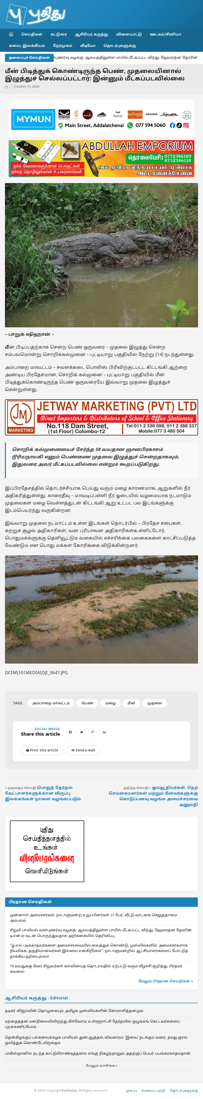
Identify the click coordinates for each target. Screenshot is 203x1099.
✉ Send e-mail (83, 750)
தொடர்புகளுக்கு (119, 46)
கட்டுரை (59, 34)
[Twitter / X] (81, 732)
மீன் (131, 703)
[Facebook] (70, 732)
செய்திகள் (32, 34)
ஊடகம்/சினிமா (165, 34)
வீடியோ (88, 46)
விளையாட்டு (129, 34)
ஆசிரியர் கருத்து (91, 34)
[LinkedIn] (104, 732)
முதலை (154, 703)
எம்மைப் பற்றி (153, 1091)
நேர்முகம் (62, 46)
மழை (110, 703)
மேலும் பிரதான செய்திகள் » (165, 981)
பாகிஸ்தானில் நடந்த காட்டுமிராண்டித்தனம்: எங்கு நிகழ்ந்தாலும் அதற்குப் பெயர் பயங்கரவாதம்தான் (98, 1053)
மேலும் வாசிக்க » (102, 1066)
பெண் (87, 703)
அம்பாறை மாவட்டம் (51, 703)
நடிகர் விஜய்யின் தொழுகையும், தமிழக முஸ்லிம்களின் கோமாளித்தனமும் (74, 1011)
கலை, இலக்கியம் (27, 46)
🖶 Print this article (42, 750)
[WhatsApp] (92, 732)
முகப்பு (131, 1091)
